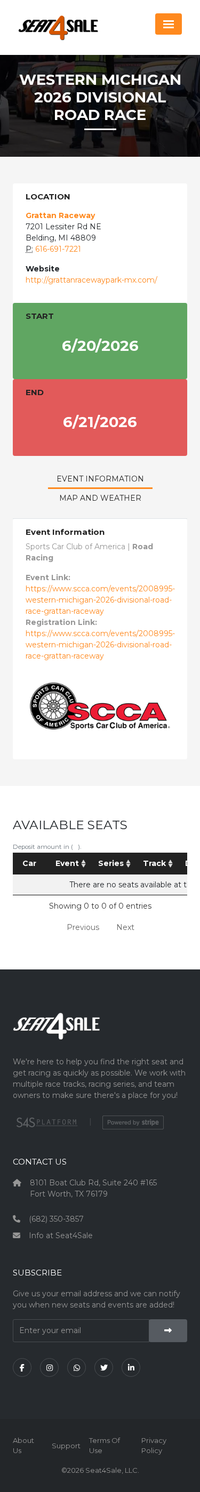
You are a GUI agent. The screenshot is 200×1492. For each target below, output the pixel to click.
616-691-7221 (58, 249)
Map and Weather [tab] (100, 498)
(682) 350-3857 (56, 1219)
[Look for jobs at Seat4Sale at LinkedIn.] (131, 1367)
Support (66, 1445)
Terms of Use (104, 1445)
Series (111, 863)
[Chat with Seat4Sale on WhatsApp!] (76, 1367)
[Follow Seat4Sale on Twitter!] (103, 1367)
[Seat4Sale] (100, 1034)
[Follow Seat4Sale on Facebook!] (22, 1367)
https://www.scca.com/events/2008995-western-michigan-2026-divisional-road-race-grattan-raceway (100, 600)
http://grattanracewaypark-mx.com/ (91, 280)
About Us (23, 1445)
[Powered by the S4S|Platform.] (45, 1122)
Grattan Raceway (60, 215)
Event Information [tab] (100, 479)
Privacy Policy (153, 1445)
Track (154, 863)
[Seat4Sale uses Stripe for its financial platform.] (133, 1122)
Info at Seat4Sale (61, 1235)
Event (67, 863)
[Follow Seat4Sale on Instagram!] (49, 1367)
